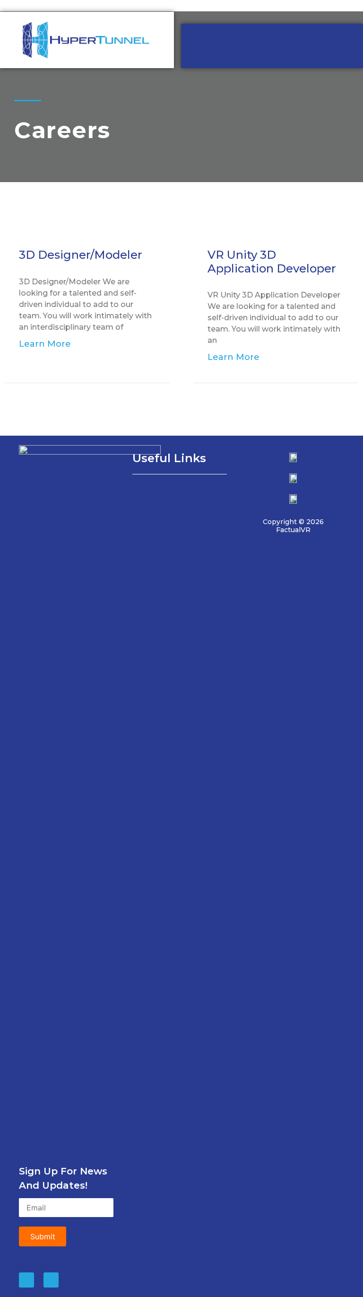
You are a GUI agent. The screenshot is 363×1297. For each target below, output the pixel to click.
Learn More (45, 344)
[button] (179, 492)
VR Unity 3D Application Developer (271, 261)
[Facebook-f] (51, 1280)
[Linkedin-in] (26, 1280)
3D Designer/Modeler (80, 255)
